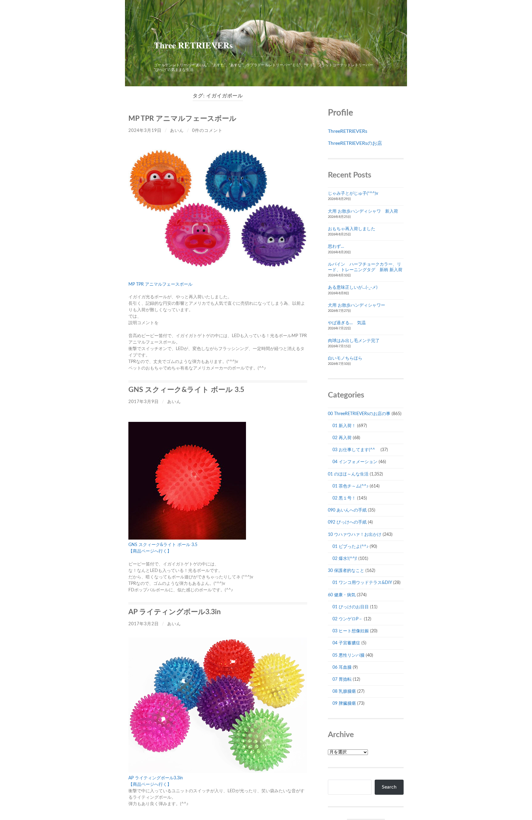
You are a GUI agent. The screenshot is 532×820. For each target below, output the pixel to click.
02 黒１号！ (344, 498)
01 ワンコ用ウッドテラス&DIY (362, 583)
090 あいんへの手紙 (347, 510)
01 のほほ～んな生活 (348, 474)
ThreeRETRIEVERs (347, 131)
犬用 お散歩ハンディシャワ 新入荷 (363, 211)
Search (389, 787)
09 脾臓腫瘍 (344, 703)
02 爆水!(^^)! (344, 559)
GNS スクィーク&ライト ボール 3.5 (186, 389)
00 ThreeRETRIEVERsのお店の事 (359, 414)
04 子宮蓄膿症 (346, 643)
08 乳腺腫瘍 (344, 691)
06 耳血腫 (342, 667)
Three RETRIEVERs (193, 45)
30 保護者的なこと (346, 571)
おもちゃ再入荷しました (351, 229)
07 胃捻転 (342, 679)
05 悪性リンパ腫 (348, 655)
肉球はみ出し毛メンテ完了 (354, 341)
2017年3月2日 (143, 624)
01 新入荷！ (344, 426)
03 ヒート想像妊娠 (350, 631)
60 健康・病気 (342, 595)
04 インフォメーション (354, 462)
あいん (177, 130)
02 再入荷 (342, 438)
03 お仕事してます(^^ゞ (355, 450)
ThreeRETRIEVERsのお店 (355, 143)
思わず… (336, 246)
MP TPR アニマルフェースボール (182, 118)
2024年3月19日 (145, 130)
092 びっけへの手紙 (347, 522)
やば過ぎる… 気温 (347, 323)
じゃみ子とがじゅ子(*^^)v (353, 193)
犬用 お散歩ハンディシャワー (356, 305)
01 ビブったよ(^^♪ (350, 547)
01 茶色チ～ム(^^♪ (350, 486)
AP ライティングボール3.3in (174, 612)
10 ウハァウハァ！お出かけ (354, 534)
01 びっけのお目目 (350, 607)
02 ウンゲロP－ (347, 619)
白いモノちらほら (345, 358)
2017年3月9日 (143, 401)
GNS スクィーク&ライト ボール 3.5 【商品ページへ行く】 (162, 548)
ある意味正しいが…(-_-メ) (352, 287)
